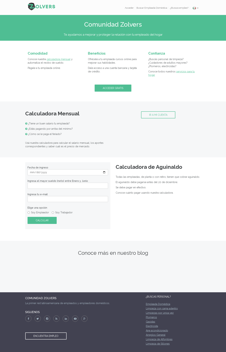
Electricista (152, 326)
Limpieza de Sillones (158, 343)
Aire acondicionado (157, 330)
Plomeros (151, 317)
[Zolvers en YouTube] (75, 319)
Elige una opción (37, 207)
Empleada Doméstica (158, 304)
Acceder (129, 7)
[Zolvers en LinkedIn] (66, 319)
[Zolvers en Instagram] (47, 319)
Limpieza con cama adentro (162, 308)
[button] (195, 8)
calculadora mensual (58, 59)
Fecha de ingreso (38, 167)
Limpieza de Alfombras (159, 339)
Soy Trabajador (64, 212)
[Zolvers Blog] (56, 319)
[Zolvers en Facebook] (28, 319)
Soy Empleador (41, 212)
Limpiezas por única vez (160, 312)
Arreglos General (155, 335)
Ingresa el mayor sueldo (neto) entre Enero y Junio (58, 181)
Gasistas (150, 321)
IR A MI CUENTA (158, 114)
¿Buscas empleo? (179, 7)
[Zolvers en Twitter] (38, 319)
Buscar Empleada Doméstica (151, 7)
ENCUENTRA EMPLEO (45, 336)
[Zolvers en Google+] (84, 319)
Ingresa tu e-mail (38, 194)
